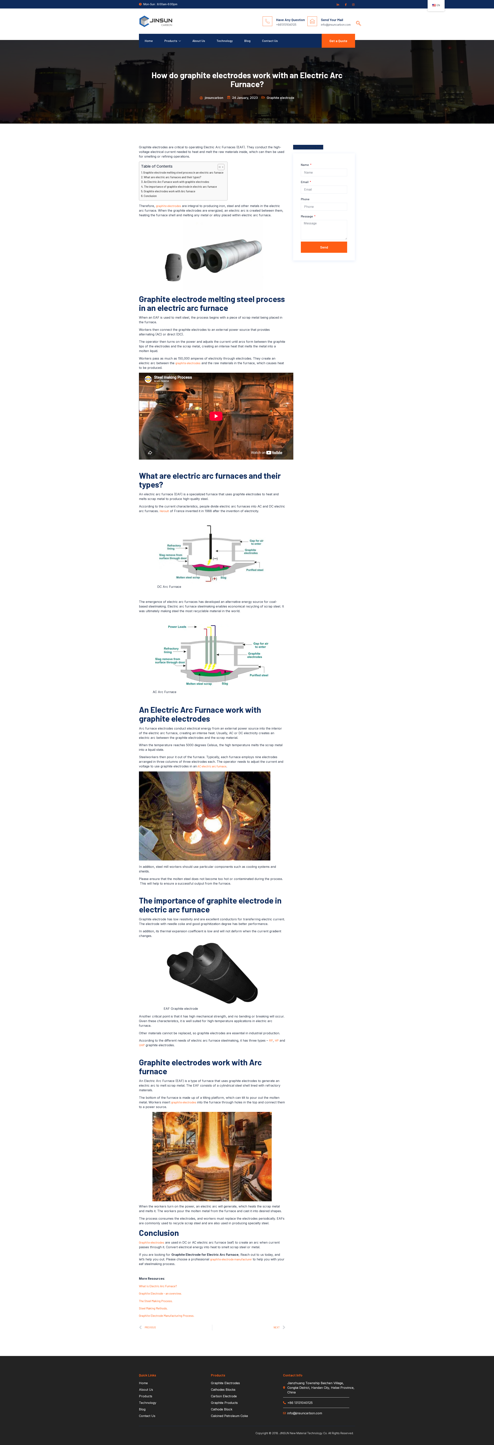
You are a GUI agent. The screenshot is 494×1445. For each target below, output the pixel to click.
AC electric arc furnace (211, 766)
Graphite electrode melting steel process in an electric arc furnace (183, 172)
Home (149, 40)
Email (305, 182)
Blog (247, 40)
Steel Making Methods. (153, 1308)
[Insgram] (353, 4)
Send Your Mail (332, 20)
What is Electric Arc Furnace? (158, 1286)
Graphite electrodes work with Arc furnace (169, 191)
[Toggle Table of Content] (219, 167)
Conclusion (150, 196)
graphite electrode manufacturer (231, 1259)
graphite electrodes (168, 206)
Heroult (164, 511)
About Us (198, 40)
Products (170, 40)
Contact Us (270, 40)
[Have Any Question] (267, 21)
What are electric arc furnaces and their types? (172, 177)
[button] (357, 20)
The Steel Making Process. (156, 1301)
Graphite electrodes (151, 1242)
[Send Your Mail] (312, 21)
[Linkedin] (338, 4)
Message (307, 216)
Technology (225, 40)
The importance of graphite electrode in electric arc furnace (180, 186)
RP (271, 1040)
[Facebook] (345, 4)
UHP (142, 1045)
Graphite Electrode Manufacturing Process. (166, 1315)
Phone (305, 199)
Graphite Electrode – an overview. (160, 1293)
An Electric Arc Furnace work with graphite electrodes (176, 181)
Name (305, 164)
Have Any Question (290, 20)
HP (277, 1040)
